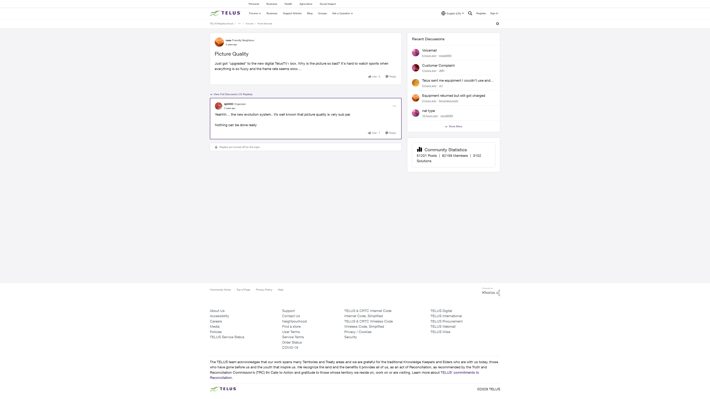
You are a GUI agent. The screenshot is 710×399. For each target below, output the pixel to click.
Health (288, 3)
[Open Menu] (497, 23)
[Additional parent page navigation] (239, 23)
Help (280, 289)
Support (288, 311)
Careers (216, 321)
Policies (216, 332)
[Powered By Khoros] (491, 292)
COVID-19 (290, 347)
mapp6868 (445, 55)
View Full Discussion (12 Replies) (233, 94)
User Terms (291, 332)
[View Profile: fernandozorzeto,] (415, 98)
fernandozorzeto (448, 100)
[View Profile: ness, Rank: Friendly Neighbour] (219, 42)
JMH (441, 70)
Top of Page (243, 289)
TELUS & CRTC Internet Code (367, 311)
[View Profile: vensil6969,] (415, 113)
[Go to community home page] (226, 13)
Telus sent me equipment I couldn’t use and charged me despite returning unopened (456, 80)
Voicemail (429, 50)
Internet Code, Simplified (363, 316)
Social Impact (328, 3)
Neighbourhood (294, 321)
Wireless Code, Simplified (364, 326)
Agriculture (306, 3)
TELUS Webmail (443, 326)
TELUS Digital (441, 311)
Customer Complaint (438, 65)
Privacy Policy (264, 289)
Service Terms (293, 337)
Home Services (264, 23)
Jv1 (441, 85)
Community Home (220, 289)
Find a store (291, 326)
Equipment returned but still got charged (453, 95)
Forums (249, 23)
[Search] (470, 13)
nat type (428, 111)
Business (271, 3)
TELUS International (446, 316)
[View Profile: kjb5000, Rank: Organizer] (218, 106)
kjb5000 (228, 103)
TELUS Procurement (446, 321)
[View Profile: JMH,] (415, 67)
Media (214, 326)
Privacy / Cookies (358, 332)
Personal (254, 3)
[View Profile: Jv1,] (415, 82)
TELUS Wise (440, 332)
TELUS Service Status (227, 337)
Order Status (292, 342)
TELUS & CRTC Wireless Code (368, 321)
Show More (455, 126)
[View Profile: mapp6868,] (415, 52)
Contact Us (291, 316)
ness (228, 40)
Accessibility (219, 316)
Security (350, 337)
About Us (217, 311)
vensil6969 (446, 115)
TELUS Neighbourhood (221, 23)
